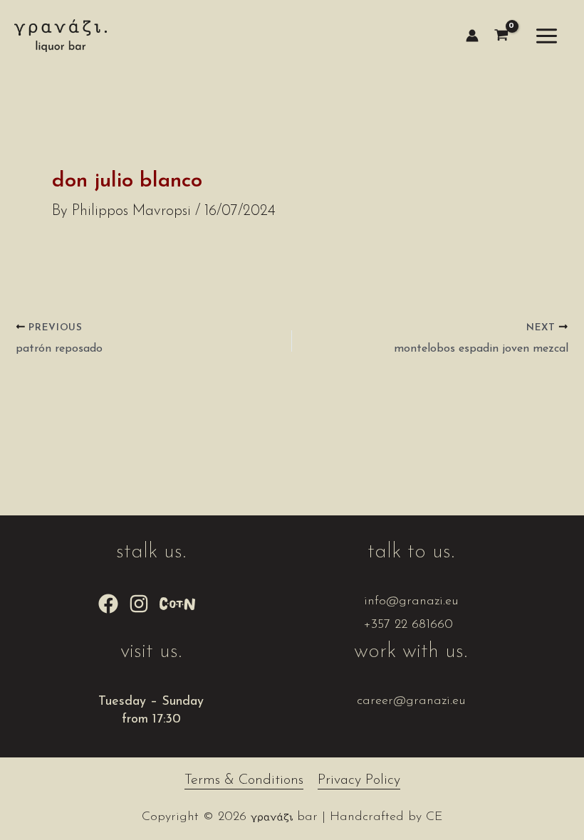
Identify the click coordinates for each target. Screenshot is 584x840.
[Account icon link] (472, 35)
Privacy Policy (359, 780)
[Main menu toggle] (547, 35)
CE (434, 817)
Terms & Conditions (243, 780)
